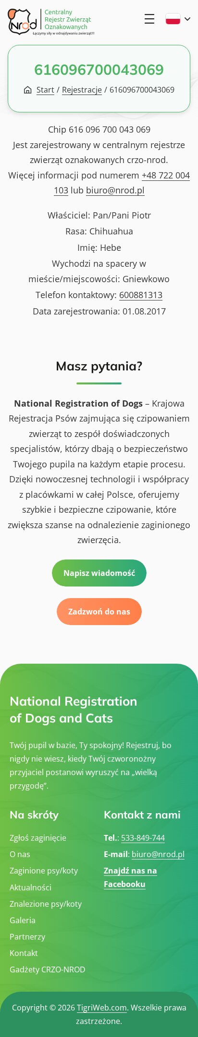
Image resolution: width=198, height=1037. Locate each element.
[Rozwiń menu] (149, 19)
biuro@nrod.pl (115, 190)
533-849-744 (143, 837)
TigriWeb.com (102, 1007)
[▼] (177, 19)
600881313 (140, 294)
